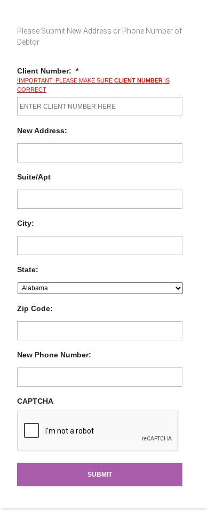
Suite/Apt (34, 177)
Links (7, 5)
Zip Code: (35, 308)
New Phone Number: (54, 354)
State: (27, 269)
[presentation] (98, 431)
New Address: (42, 130)
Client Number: (47, 71)
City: (25, 223)
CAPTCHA (35, 401)
